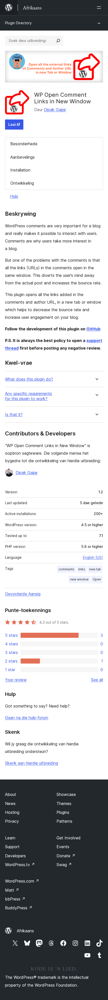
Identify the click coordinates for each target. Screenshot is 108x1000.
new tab (95, 569)
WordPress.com (22, 881)
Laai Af (14, 124)
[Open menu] (100, 7)
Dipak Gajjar (55, 109)
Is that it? (14, 414)
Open (97, 579)
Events (63, 846)
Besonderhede (23, 143)
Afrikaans (25, 930)
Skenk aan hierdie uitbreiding (31, 763)
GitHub (93, 328)
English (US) (93, 557)
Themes (64, 803)
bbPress (15, 898)
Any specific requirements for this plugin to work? (28, 396)
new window (79, 579)
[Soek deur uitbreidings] (58, 41)
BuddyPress (18, 907)
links (81, 569)
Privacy (12, 821)
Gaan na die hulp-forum (26, 717)
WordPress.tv (20, 864)
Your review (16, 679)
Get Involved (69, 837)
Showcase (66, 794)
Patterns (64, 821)
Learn (10, 837)
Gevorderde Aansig (22, 593)
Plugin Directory (18, 23)
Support (12, 846)
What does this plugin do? (29, 379)
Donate (66, 855)
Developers (15, 855)
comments (66, 569)
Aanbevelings (22, 157)
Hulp (14, 196)
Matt (12, 890)
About (10, 794)
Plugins (63, 812)
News (10, 803)
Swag (64, 864)
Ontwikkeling (22, 183)
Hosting (12, 812)
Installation (20, 170)
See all (97, 679)
